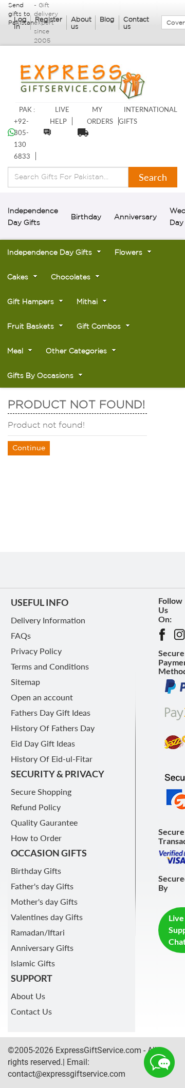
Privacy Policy (36, 651)
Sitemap (25, 681)
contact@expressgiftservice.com (66, 1074)
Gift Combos (99, 326)
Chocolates (70, 277)
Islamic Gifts (33, 963)
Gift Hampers (30, 301)
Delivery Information (48, 620)
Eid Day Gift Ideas (43, 743)
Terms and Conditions (50, 666)
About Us (28, 996)
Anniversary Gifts (42, 947)
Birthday (86, 217)
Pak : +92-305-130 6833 (24, 132)
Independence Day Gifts (49, 252)
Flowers (128, 252)
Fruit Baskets (30, 326)
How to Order (36, 838)
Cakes (17, 277)
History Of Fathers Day (53, 728)
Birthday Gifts (36, 870)
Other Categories (76, 351)
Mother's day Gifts (44, 901)
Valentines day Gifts (47, 917)
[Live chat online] (159, 1062)
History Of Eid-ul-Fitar (51, 758)
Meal (15, 351)
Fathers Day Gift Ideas (50, 712)
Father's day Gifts (42, 886)
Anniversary (135, 217)
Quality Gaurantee (44, 822)
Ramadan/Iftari (38, 932)
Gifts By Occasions (40, 375)
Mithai (87, 301)
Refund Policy (36, 807)
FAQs (21, 635)
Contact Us (31, 1011)
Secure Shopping (41, 791)
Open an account (42, 697)
